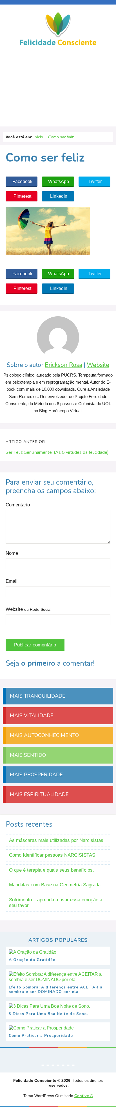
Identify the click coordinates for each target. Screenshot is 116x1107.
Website (98, 365)
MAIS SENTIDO (27, 755)
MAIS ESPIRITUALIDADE (38, 794)
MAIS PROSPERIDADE (35, 774)
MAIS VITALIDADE (30, 715)
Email (11, 581)
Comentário (18, 505)
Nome (12, 553)
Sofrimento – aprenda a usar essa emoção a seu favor (55, 902)
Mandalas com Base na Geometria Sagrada (55, 884)
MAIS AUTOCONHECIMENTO (43, 735)
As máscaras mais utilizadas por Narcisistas (56, 840)
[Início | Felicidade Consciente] (58, 44)
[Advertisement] (58, 88)
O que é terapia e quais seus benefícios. (51, 870)
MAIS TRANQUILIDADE (36, 696)
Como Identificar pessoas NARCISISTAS (52, 855)
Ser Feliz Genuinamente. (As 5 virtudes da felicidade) (57, 452)
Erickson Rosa (63, 365)
